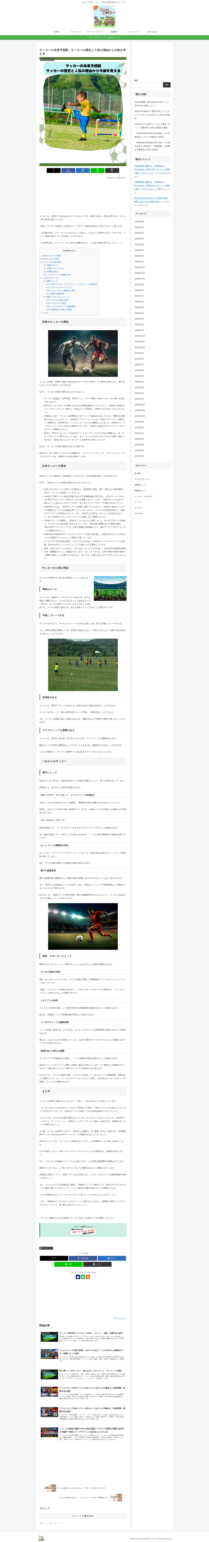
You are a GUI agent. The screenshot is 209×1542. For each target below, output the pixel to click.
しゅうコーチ (164, 173)
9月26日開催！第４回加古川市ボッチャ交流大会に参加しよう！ (152, 104)
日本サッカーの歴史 (50, 259)
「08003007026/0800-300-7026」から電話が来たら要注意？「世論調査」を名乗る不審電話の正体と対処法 (152, 146)
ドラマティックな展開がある (57, 275)
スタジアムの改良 (56, 303)
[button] (112, 170)
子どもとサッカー (47, 1248)
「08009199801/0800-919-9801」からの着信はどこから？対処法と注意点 (152, 135)
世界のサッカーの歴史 (51, 256)
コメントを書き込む (83, 1515)
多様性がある (50, 272)
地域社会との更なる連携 (59, 310)
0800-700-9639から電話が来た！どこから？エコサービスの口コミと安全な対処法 (152, 114)
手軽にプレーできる (53, 268)
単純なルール (50, 265)
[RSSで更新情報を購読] (88, 1277)
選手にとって (50, 281)
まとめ (44, 313)
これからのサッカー (50, 278)
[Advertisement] (82, 196)
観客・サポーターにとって (56, 297)
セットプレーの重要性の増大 (60, 291)
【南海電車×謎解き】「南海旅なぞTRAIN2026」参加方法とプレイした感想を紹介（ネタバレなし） (152, 169)
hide (73, 251)
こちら (111, 1218)
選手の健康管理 (55, 294)
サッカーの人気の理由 (51, 262)
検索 (136, 80)
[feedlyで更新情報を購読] (83, 1277)
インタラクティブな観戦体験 (60, 306)
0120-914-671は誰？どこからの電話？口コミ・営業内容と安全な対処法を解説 (152, 126)
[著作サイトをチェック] (78, 1277)
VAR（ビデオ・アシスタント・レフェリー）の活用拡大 (71, 284)
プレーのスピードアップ (59, 287)
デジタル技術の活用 (57, 300)
